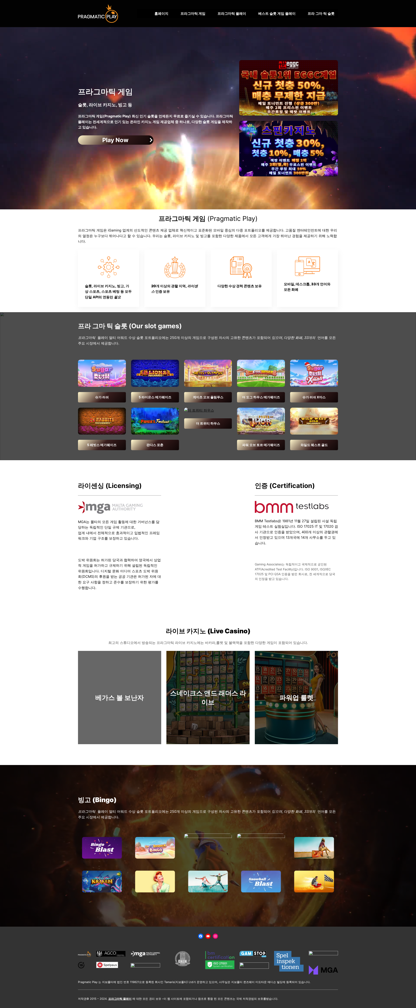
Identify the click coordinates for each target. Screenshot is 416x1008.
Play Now (115, 140)
